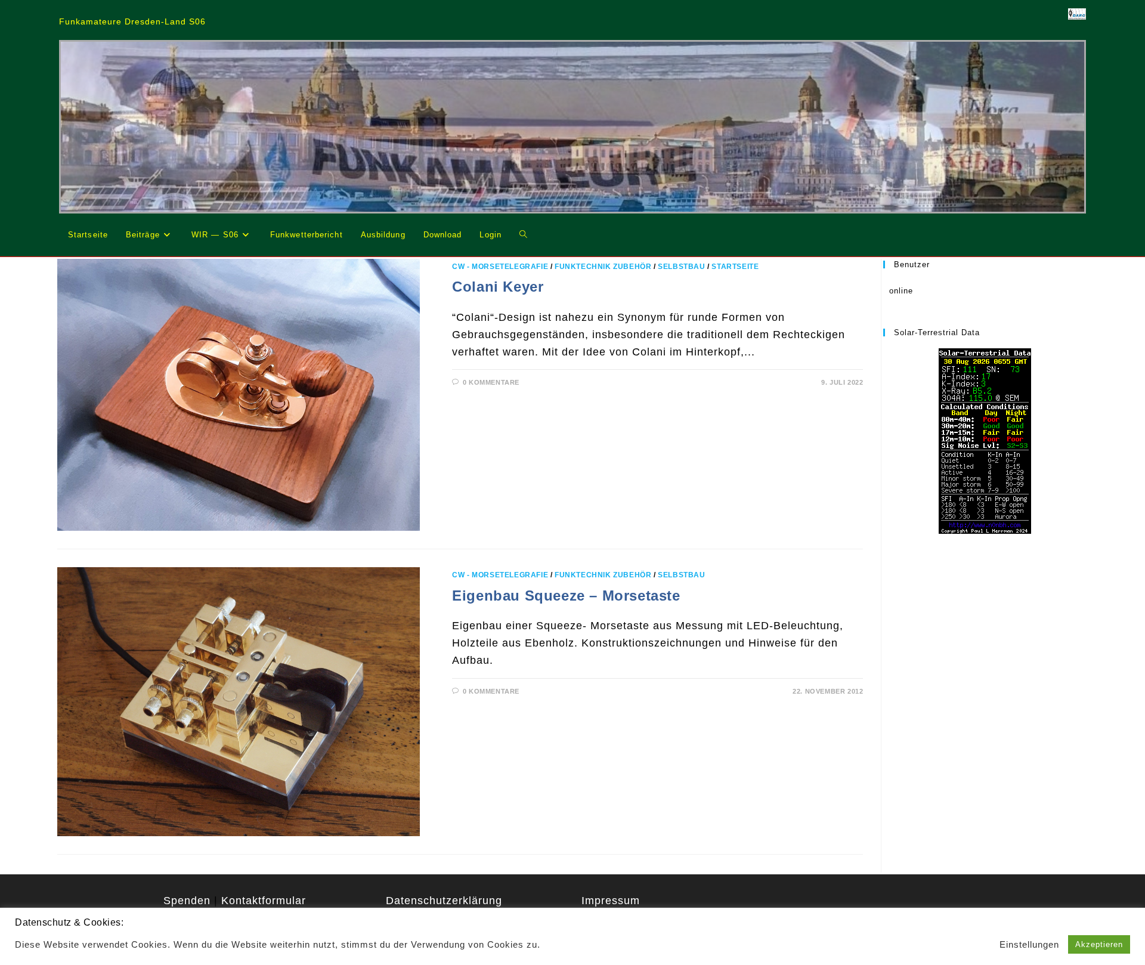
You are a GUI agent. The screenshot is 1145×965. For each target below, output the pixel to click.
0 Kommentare (491, 382)
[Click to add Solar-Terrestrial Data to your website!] (985, 440)
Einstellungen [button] (1029, 944)
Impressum (610, 901)
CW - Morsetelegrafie (500, 266)
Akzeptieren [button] (1099, 944)
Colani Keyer (497, 287)
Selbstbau (681, 266)
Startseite (735, 266)
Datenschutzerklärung (444, 901)
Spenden (187, 901)
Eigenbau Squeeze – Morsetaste (566, 595)
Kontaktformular (263, 901)
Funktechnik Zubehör (603, 266)
